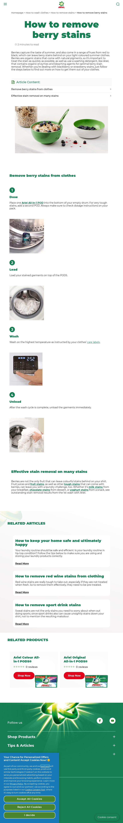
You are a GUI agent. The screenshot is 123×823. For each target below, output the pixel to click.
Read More (22, 563)
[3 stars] (19, 667)
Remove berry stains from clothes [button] (31, 89)
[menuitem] (18, 12)
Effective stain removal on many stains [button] (34, 95)
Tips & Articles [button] (21, 745)
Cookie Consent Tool (35, 789)
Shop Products (21, 737)
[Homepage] (61, 4)
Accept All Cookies (29, 799)
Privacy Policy (16, 784)
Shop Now (24, 675)
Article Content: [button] (28, 82)
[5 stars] (23, 667)
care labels (93, 342)
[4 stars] (21, 667)
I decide (29, 815)
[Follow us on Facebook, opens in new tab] (100, 721)
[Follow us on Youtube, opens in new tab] (113, 721)
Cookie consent (107, 817)
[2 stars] (17, 667)
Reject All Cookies (29, 807)
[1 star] (14, 667)
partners (45, 766)
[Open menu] (5, 4)
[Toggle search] (117, 4)
